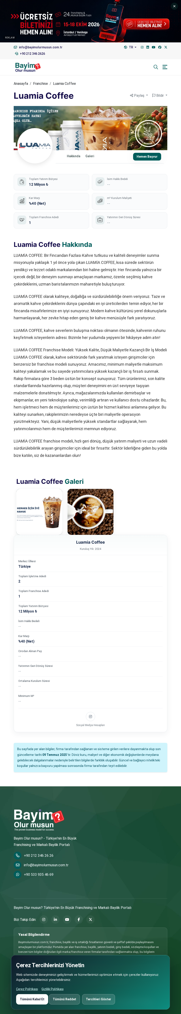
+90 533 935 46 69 (38, 874)
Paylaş (139, 95)
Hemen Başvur (147, 156)
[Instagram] (142, 47)
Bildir (160, 95)
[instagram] (90, 716)
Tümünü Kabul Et (32, 999)
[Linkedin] (147, 47)
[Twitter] (165, 47)
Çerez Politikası (27, 989)
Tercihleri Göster (98, 999)
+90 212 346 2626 (32, 53)
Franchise (40, 83)
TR (131, 47)
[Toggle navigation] (164, 67)
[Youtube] (153, 47)
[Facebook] (159, 47)
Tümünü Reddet (64, 999)
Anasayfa (21, 83)
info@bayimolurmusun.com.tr (46, 865)
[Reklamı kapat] (174, 6)
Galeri (89, 156)
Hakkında (73, 156)
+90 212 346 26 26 (38, 855)
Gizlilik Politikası (52, 989)
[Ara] (156, 67)
